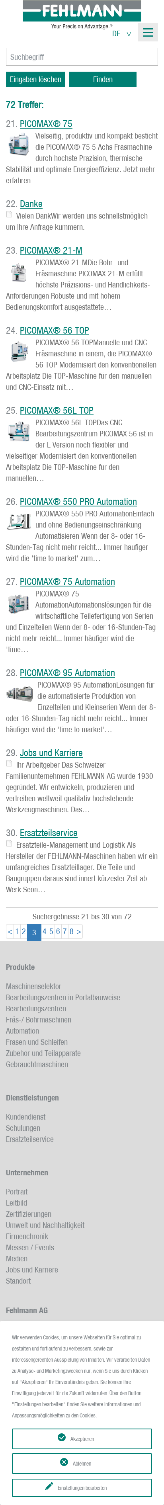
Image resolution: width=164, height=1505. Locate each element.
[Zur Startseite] (82, 14)
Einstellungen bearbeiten (82, 1488)
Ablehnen (82, 1463)
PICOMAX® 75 (46, 123)
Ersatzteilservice (49, 832)
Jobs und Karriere (51, 752)
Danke (31, 203)
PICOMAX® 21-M (51, 250)
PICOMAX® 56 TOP (54, 330)
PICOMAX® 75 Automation (67, 581)
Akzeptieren (82, 1439)
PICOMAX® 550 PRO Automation (78, 501)
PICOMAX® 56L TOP (57, 410)
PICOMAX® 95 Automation (67, 672)
